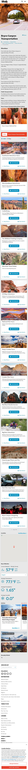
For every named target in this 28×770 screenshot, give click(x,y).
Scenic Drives (4, 713)
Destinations (6, 41)
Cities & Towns (4, 683)
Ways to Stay (4, 718)
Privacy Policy (21, 756)
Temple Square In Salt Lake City (8, 694)
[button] (3, 116)
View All (24, 603)
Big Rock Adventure (8, 432)
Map (9, 138)
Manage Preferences (14, 763)
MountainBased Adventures (11, 183)
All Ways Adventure (8, 294)
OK (26, 744)
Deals (3, 738)
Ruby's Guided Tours (8, 349)
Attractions (4, 708)
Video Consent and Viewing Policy (8, 759)
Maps (2, 699)
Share (24, 35)
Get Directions (22, 533)
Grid (3, 138)
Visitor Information (18, 43)
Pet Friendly (4, 729)
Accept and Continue (14, 767)
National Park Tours (8, 321)
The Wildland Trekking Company (12, 238)
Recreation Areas (5, 701)
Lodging (3, 715)
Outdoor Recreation (6, 706)
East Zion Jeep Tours (8, 488)
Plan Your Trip (4, 711)
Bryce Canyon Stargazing (10, 515)
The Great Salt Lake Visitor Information (10, 696)
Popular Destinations (6, 725)
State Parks (3, 686)
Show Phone (6, 166)
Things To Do (5, 704)
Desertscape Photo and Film (11, 460)
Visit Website (14, 163)
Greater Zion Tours (8, 377)
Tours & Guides (5, 736)
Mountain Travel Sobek (9, 266)
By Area (3, 731)
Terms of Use (15, 756)
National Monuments (6, 681)
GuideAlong (6, 211)
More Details (22, 166)
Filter (4, 134)
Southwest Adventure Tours (11, 155)
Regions (3, 692)
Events (3, 740)
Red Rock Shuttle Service (10, 405)
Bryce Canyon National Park (8, 43)
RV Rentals (3, 733)
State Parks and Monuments (8, 723)
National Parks (13, 41)
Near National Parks (6, 720)
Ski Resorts (3, 688)
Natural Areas (4, 690)
